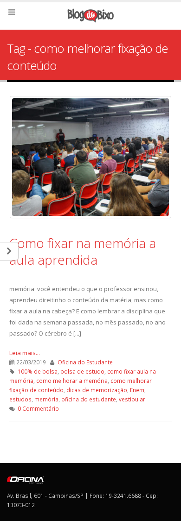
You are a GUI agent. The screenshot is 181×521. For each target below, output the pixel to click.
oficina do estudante (88, 399)
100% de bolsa (38, 371)
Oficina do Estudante (85, 362)
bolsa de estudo (82, 371)
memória (46, 399)
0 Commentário (38, 408)
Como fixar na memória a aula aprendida (82, 251)
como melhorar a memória (72, 380)
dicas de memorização (96, 390)
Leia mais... (24, 353)
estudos (20, 399)
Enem (137, 390)
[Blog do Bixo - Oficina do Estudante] (90, 15)
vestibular (132, 399)
